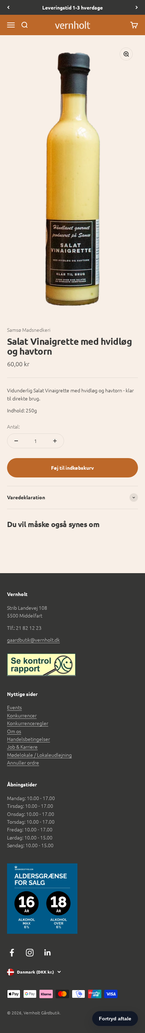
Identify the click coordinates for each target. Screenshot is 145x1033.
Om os (14, 731)
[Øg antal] (55, 441)
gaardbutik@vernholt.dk (33, 639)
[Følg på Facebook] (12, 952)
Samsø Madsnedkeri (28, 329)
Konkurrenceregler (27, 723)
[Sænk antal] (16, 441)
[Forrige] (8, 7)
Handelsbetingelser (28, 738)
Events (14, 707)
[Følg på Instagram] (29, 952)
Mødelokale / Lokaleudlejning (39, 754)
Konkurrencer (22, 715)
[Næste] (136, 7)
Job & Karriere (22, 746)
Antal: (13, 426)
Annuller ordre (23, 762)
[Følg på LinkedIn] (47, 952)
